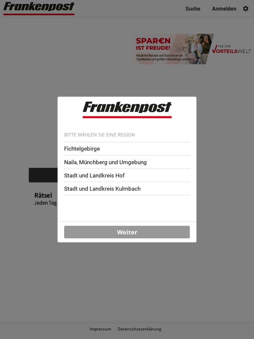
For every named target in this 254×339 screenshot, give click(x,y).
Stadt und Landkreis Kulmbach (102, 188)
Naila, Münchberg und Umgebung (105, 162)
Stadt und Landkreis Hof (94, 175)
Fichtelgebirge (82, 148)
